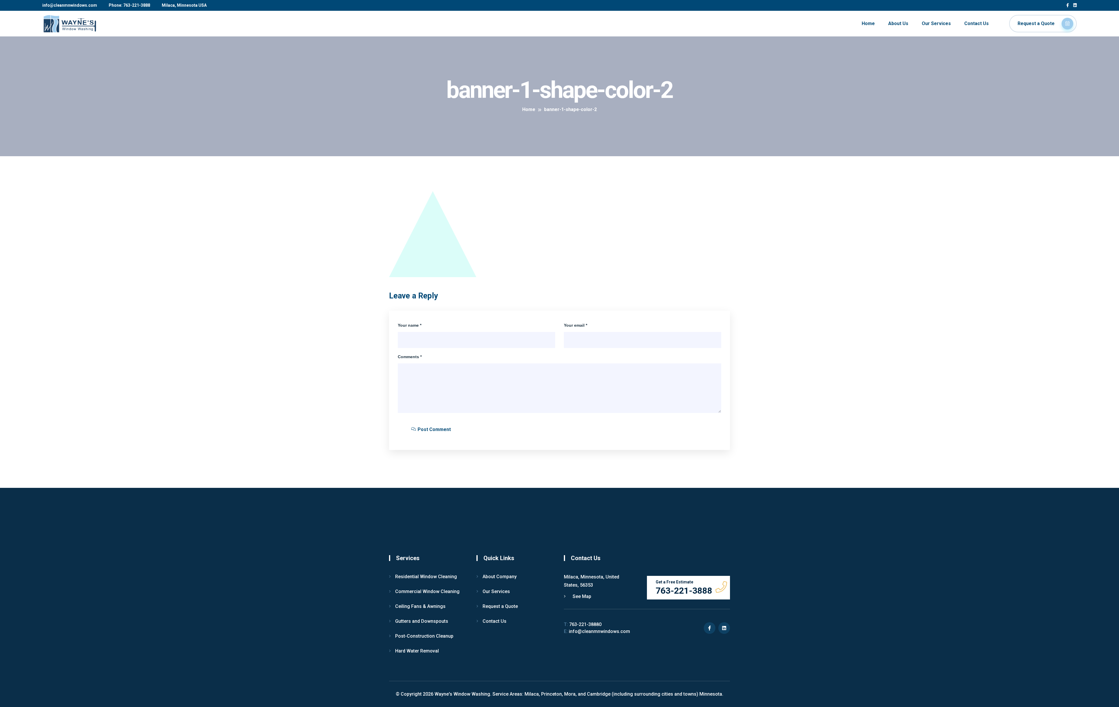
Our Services (936, 23)
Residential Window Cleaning (426, 576)
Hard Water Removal (417, 651)
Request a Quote (1037, 23)
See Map (581, 596)
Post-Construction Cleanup (424, 636)
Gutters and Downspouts (421, 621)
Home (868, 23)
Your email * (575, 325)
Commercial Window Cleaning (427, 591)
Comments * (410, 356)
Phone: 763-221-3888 (129, 5)
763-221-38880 (582, 624)
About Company (500, 576)
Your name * (409, 325)
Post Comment (433, 429)
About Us (898, 23)
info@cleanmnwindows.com (69, 5)
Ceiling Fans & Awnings (420, 606)
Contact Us (976, 23)
